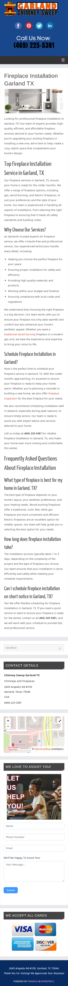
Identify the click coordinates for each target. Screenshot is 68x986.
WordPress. (48, 981)
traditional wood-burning (20, 334)
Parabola (33, 981)
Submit (11, 890)
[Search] (60, 649)
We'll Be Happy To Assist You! (22, 857)
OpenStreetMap (42, 749)
